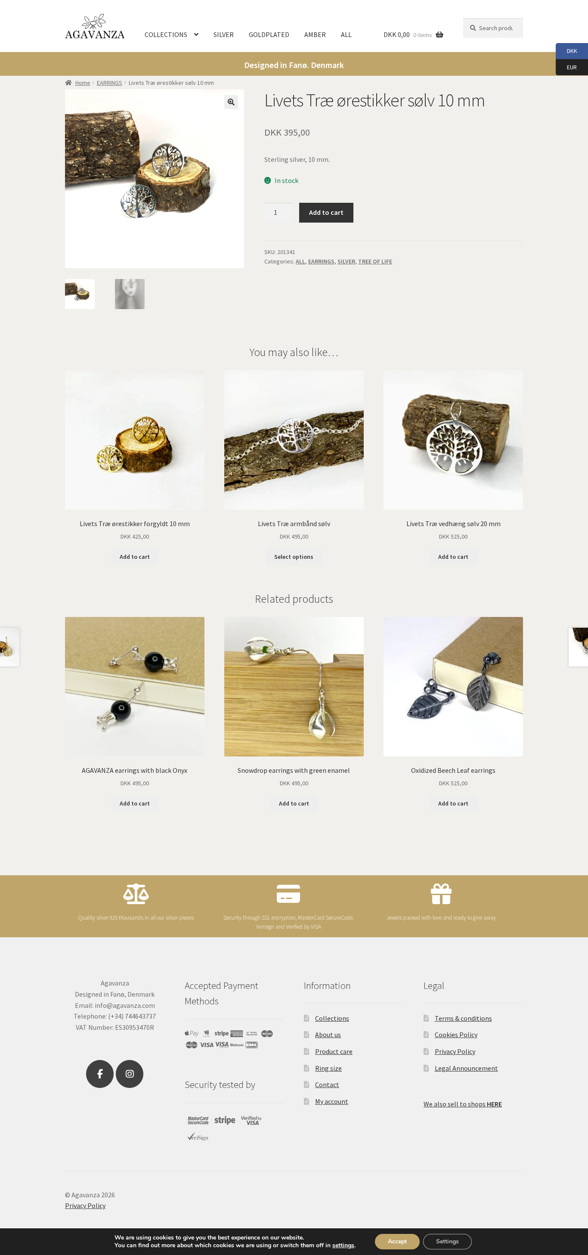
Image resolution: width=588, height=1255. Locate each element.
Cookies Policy (456, 1034)
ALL (346, 34)
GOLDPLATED (269, 34)
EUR (566, 66)
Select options (293, 557)
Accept (397, 1241)
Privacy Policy (455, 1051)
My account (331, 1101)
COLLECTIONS (166, 34)
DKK (566, 50)
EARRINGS (109, 83)
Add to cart (326, 212)
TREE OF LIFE (375, 261)
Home (82, 83)
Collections (332, 1018)
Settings (447, 1241)
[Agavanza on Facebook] (100, 1074)
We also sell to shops (463, 1104)
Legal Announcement (466, 1068)
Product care (334, 1051)
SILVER (224, 34)
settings (343, 1245)
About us (328, 1034)
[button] (231, 102)
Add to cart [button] (135, 557)
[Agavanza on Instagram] (129, 1074)
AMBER (315, 34)
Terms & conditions (463, 1018)
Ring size (328, 1068)
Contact (327, 1084)
